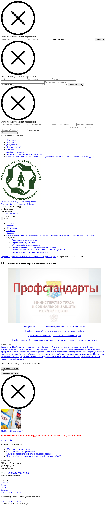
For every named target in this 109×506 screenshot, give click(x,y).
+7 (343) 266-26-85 (9, 214)
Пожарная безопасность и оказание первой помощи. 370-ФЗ (39, 250)
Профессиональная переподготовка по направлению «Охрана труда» (32, 349)
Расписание (6, 347)
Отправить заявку (76, 85)
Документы (11, 145)
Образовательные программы (25, 240)
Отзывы (10, 149)
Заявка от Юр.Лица (10, 368)
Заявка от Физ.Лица (10, 373)
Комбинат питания (15, 152)
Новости (10, 226)
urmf (21, 431)
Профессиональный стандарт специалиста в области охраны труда (54, 326)
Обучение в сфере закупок (58, 352)
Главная (10, 223)
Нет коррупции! (13, 147)
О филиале (11, 140)
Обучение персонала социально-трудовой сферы (34, 247)
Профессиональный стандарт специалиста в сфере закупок (54, 335)
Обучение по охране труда (24, 242)
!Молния (15, 431)
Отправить (100, 39)
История (10, 142)
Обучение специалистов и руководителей (31, 252)
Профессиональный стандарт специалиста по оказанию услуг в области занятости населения (54, 340)
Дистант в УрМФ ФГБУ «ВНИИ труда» (24, 154)
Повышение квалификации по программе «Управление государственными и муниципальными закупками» (52, 355)
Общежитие (11, 228)
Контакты (10, 230)
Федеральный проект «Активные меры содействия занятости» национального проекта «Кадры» (50, 157)
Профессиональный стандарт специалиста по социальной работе (54, 331)
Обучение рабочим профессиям (26, 245)
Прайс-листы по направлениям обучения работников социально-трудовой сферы (49, 347)
